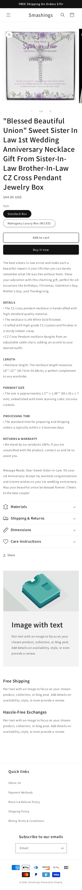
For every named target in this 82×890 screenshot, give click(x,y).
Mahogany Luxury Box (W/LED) (29, 223)
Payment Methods (20, 792)
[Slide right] (50, 111)
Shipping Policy (18, 811)
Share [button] (11, 555)
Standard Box (17, 214)
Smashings (34, 882)
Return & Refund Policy (24, 802)
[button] (8, 15)
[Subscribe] (62, 848)
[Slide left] (31, 111)
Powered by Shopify (52, 882)
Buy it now (41, 250)
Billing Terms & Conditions (26, 821)
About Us (14, 783)
